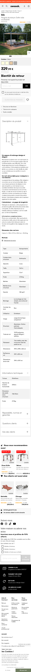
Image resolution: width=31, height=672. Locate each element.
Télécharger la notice (10, 240)
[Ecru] (3, 63)
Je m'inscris (25, 558)
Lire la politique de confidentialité (9, 665)
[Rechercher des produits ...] (7, 6)
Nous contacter (4, 624)
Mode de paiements (14, 608)
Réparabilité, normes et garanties (12, 413)
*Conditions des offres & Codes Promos (12, 646)
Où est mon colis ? (4, 609)
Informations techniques (12, 373)
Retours (3, 603)
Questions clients (9, 423)
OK (26, 86)
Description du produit (11, 121)
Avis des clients (8, 432)
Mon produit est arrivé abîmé (5, 615)
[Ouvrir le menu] (2, 6)
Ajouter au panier (13, 100)
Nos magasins (5, 643)
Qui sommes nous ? (7, 637)
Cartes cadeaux (13, 612)
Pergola (19, 10)
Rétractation (5, 606)
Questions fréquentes (4, 619)
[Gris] (15, 63)
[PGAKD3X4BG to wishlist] (27, 99)
